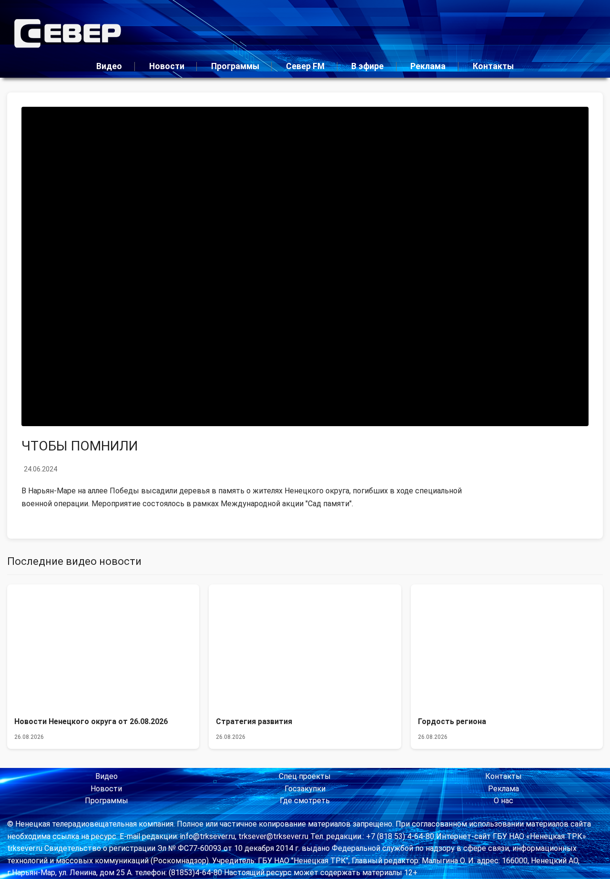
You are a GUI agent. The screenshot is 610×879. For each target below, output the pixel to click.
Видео (109, 66)
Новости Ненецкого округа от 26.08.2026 (91, 721)
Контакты (493, 66)
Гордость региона (452, 721)
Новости (166, 66)
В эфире (367, 66)
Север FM (305, 66)
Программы (235, 66)
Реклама (428, 66)
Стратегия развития (254, 721)
